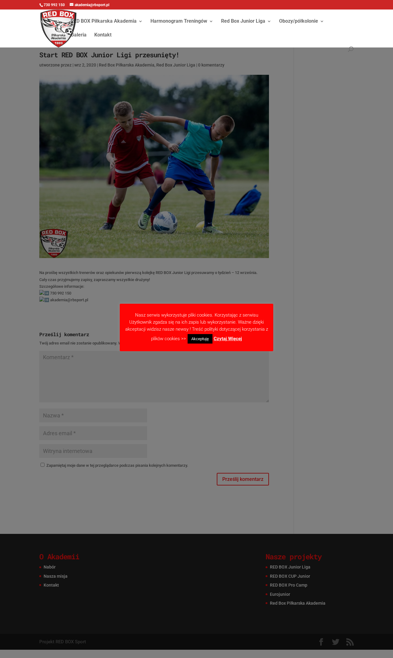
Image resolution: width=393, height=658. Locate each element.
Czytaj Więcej (228, 338)
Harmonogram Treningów (178, 21)
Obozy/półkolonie (298, 21)
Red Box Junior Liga (243, 21)
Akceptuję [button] (200, 339)
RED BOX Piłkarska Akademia (104, 21)
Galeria (79, 35)
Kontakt (102, 35)
